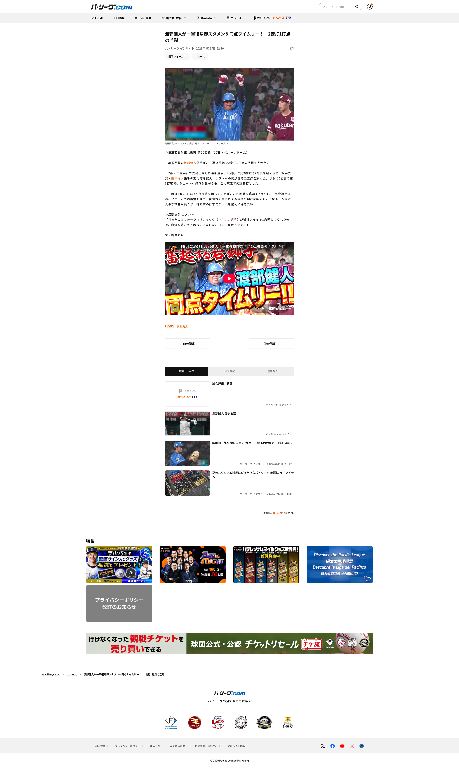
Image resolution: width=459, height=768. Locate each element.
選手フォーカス (177, 56)
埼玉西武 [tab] (229, 371)
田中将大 (177, 178)
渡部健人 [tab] (272, 371)
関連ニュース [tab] (186, 371)
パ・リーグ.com (51, 674)
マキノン (224, 219)
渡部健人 (190, 162)
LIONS (169, 326)
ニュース (200, 56)
